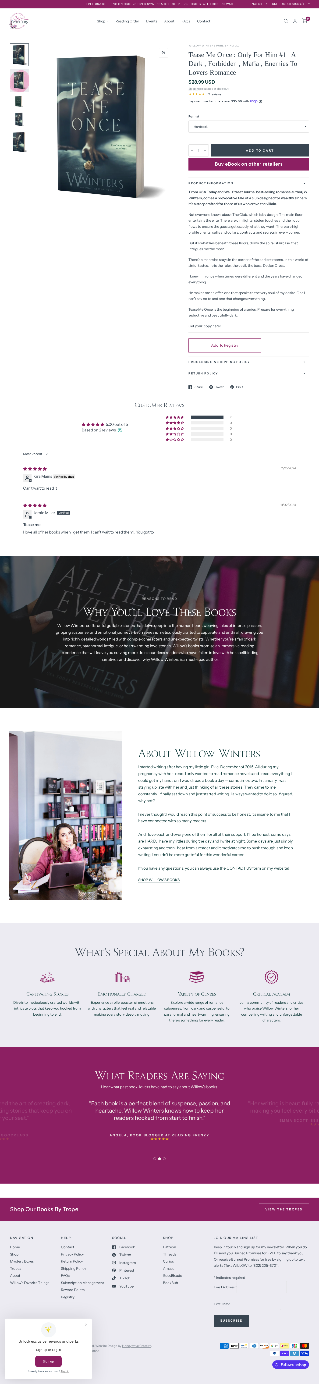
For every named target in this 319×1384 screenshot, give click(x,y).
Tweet (219, 387)
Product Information (211, 183)
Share (199, 387)
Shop (101, 21)
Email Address (225, 1287)
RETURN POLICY (203, 373)
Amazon (170, 1268)
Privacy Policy (72, 1254)
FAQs (185, 21)
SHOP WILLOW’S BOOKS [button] (159, 880)
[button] (175, 417)
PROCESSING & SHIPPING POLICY (219, 362)
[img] (35, 468)
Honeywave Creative (136, 1346)
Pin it (239, 387)
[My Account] (295, 21)
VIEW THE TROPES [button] (283, 1209)
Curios (168, 1261)
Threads (169, 1254)
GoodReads (172, 1275)
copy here (212, 326)
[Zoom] (163, 52)
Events (151, 21)
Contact (203, 21)
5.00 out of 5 (117, 424)
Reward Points (73, 1290)
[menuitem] (102, 21)
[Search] (286, 21)
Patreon (169, 1247)
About (169, 21)
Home (15, 1247)
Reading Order (127, 21)
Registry (67, 1297)
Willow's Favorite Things (29, 1283)
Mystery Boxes (22, 1261)
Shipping (194, 88)
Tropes (15, 1268)
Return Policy (72, 1261)
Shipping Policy (73, 1268)
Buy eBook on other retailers (249, 164)
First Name (222, 1304)
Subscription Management (82, 1283)
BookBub (170, 1283)
